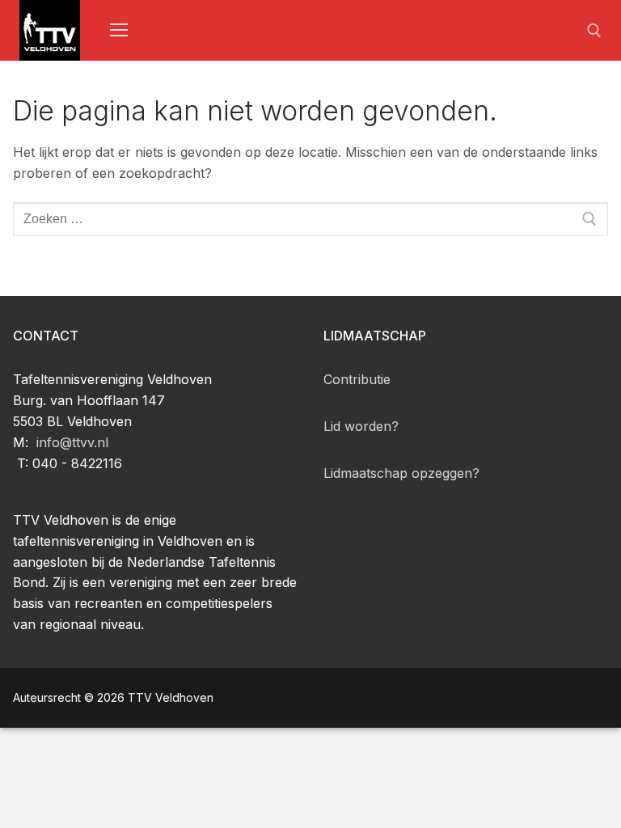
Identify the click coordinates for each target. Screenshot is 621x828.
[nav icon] (119, 31)
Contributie (357, 379)
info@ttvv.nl (72, 442)
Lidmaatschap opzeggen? (401, 473)
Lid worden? (361, 426)
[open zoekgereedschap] (594, 30)
